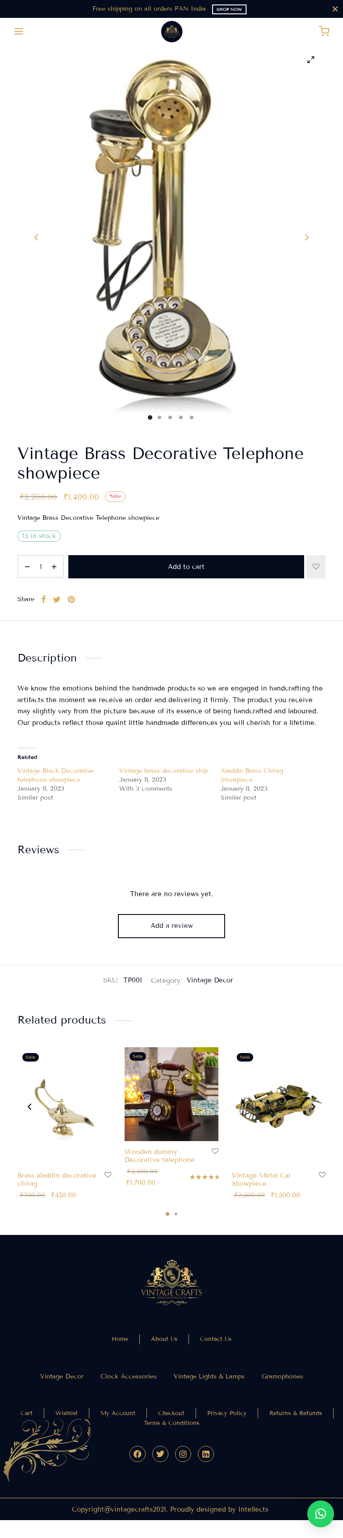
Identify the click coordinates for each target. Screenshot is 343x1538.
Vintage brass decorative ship (163, 771)
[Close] (335, 8)
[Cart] (324, 31)
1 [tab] (167, 1214)
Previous (36, 237)
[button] (320, 1513)
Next (307, 237)
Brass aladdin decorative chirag (56, 1179)
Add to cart (186, 567)
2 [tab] (176, 1214)
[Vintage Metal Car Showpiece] (279, 1106)
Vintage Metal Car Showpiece (261, 1179)
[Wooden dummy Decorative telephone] (171, 1094)
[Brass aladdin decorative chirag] (64, 1106)
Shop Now (229, 9)
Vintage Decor (210, 980)
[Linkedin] (206, 1454)
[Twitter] (160, 1454)
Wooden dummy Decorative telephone (160, 1156)
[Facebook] (138, 1454)
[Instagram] (183, 1454)
